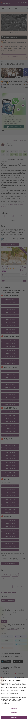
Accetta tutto (14, 717)
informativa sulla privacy (7, 695)
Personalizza (14, 712)
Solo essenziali (14, 708)
